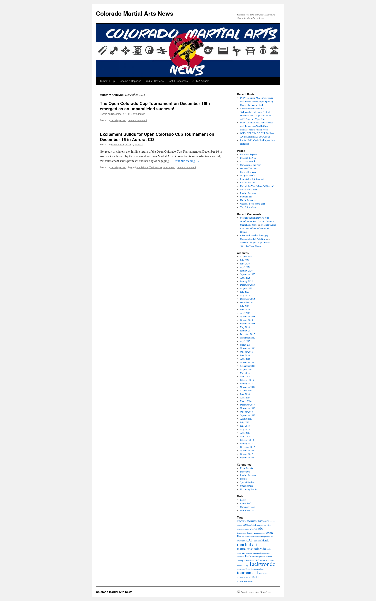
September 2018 (247, 323)
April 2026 (245, 267)
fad (268, 536)
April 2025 (245, 277)
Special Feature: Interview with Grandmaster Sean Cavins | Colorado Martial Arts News (257, 221)
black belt (250, 524)
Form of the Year (248, 171)
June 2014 (245, 394)
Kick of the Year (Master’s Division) (257, 185)
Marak (265, 540)
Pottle (248, 556)
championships (243, 529)
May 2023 (245, 295)
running (240, 560)
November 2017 (247, 337)
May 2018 (245, 327)
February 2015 (247, 379)
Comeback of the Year (250, 164)
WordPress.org (247, 510)
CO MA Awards (200, 81)
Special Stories (247, 482)
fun (272, 536)
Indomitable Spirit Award (252, 178)
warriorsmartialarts (245, 581)
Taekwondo (155, 167)
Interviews (245, 471)
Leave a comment (137, 120)
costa (269, 532)
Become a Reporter (130, 81)
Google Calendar (248, 175)
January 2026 (246, 270)
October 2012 (246, 453)
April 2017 (245, 341)
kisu (259, 540)
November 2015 (247, 362)
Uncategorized (118, 120)
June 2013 (245, 425)
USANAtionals (243, 577)
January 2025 (246, 281)
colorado (256, 528)
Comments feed (247, 506)
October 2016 (246, 351)
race (270, 556)
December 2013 (247, 404)
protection (263, 556)
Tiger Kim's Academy (255, 569)
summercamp (242, 565)
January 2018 (246, 330)
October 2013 (246, 411)
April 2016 (245, 358)
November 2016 (247, 348)
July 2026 (244, 260)
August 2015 (246, 369)
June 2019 (245, 309)
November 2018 (247, 316)
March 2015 (245, 376)
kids (255, 540)
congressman (259, 532)
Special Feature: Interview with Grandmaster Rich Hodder (258, 228)
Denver (241, 536)
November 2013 (247, 408)
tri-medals (263, 573)
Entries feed (245, 503)
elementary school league (256, 536)
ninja (269, 549)
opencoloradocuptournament (257, 552)
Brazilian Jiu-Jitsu (262, 524)
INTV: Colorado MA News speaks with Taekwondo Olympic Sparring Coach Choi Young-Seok (256, 101)
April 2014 (245, 397)
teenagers (241, 569)
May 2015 (245, 372)
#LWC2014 (241, 521)
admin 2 (140, 113)
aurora (273, 521)
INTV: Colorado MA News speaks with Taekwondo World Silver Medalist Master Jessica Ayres (256, 126)
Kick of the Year (247, 182)
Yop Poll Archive (248, 207)
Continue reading (186, 161)
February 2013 (247, 439)
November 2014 (247, 386)
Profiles (243, 478)
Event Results (246, 468)
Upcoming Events (248, 489)
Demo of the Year (248, 168)
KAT (249, 540)
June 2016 (245, 355)
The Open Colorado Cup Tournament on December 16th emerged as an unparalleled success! (155, 105)
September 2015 (247, 365)
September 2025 (247, 274)
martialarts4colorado (251, 548)
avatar (239, 524)
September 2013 (247, 415)
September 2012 (247, 457)
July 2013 (244, 422)
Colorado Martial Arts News (134, 13)
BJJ (244, 524)
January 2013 (246, 443)
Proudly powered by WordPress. (256, 591)
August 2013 (246, 418)
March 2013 (245, 436)
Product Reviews (154, 81)
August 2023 (246, 288)
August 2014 (246, 390)
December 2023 (247, 284)
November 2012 (247, 450)
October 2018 (246, 319)
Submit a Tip (107, 81)
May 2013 (245, 429)
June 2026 (245, 263)
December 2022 (247, 298)
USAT (255, 576)
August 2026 (246, 256)
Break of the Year (248, 157)
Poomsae (240, 556)
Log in (243, 499)
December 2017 (247, 334)
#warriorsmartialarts (258, 521)
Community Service (245, 532)
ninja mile (241, 552)
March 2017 (245, 344)
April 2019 (245, 312)
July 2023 (244, 291)
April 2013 (245, 432)
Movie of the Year (248, 189)
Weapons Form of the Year (252, 203)
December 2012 (247, 446)
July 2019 (244, 305)
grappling (241, 540)
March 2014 (245, 401)
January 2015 (246, 383)
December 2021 (247, 302)
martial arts (142, 167)
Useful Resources (178, 81)
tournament (169, 167)
